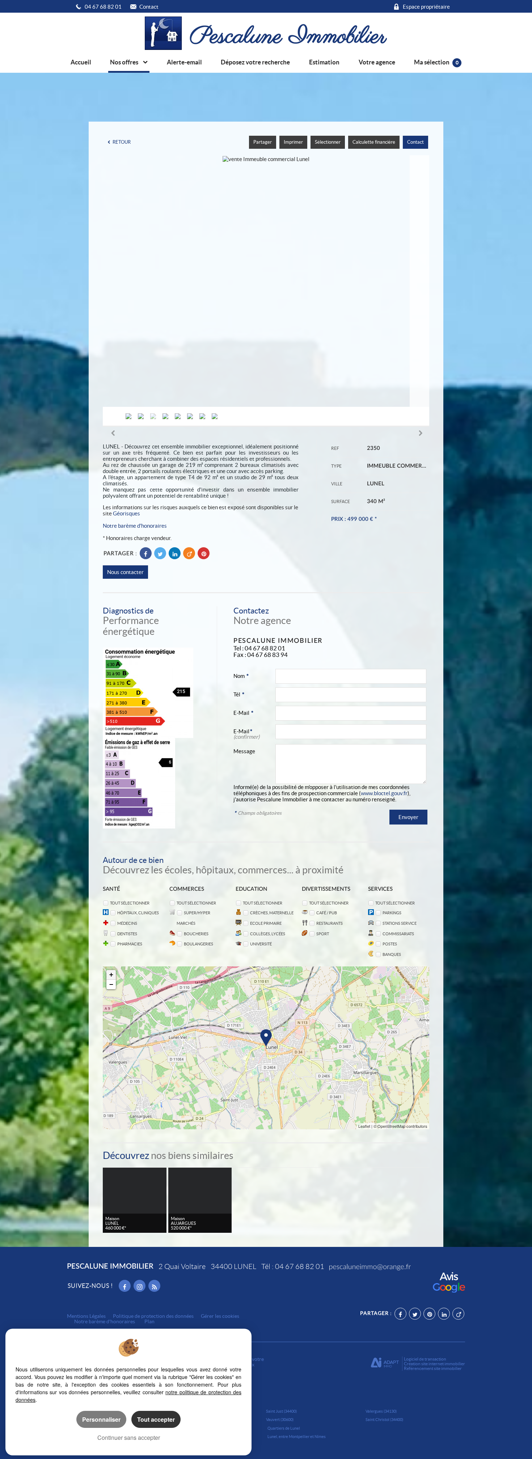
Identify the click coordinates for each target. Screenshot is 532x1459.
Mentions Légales (86, 1316)
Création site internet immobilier (434, 1363)
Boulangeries (198, 943)
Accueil (81, 62)
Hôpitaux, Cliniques (138, 912)
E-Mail (243, 713)
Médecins (127, 923)
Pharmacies (129, 943)
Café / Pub (326, 912)
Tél (238, 694)
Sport (322, 933)
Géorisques (126, 513)
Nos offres (124, 62)
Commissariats (398, 933)
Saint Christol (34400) (384, 1419)
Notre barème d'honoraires (135, 526)
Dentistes (127, 933)
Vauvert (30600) (280, 1419)
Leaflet (364, 1126)
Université (261, 943)
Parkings (392, 912)
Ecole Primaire (266, 923)
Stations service (400, 923)
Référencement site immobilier (433, 1368)
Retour (122, 142)
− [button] (111, 984)
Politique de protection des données (153, 1316)
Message (244, 751)
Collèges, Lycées (267, 933)
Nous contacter (125, 572)
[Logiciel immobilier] (385, 1364)
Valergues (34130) (381, 1411)
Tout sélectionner (129, 903)
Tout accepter (156, 1419)
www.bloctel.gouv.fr (384, 793)
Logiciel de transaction (425, 1359)
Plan (149, 1321)
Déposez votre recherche (255, 62)
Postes (390, 943)
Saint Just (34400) (281, 1411)
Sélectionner (328, 142)
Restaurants (329, 923)
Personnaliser (101, 1419)
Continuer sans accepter (128, 1437)
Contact (415, 142)
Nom (241, 676)
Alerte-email (184, 62)
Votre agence (377, 62)
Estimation (324, 62)
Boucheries (196, 933)
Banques (392, 954)
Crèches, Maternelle (272, 912)
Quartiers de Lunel (283, 1428)
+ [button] (111, 974)
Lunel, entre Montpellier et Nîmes (296, 1436)
